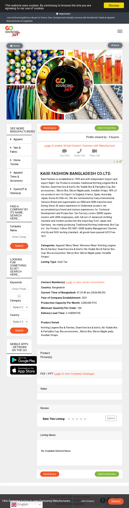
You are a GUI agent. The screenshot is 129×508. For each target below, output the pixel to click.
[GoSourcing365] (12, 30)
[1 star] (69, 419)
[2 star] (73, 419)
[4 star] (81, 419)
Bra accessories (56, 253)
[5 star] (85, 419)
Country (14, 315)
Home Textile (15, 162)
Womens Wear (88, 245)
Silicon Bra (72, 253)
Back (116, 45)
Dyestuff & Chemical (18, 191)
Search (19, 245)
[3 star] (77, 419)
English (22, 504)
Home (16, 45)
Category (15, 300)
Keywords (16, 282)
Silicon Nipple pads (90, 253)
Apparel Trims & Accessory (16, 176)
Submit (111, 418)
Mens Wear (72, 245)
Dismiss (114, 5)
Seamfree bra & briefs (70, 249)
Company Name (15, 228)
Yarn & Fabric (15, 149)
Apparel (17, 139)
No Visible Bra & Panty (96, 249)
